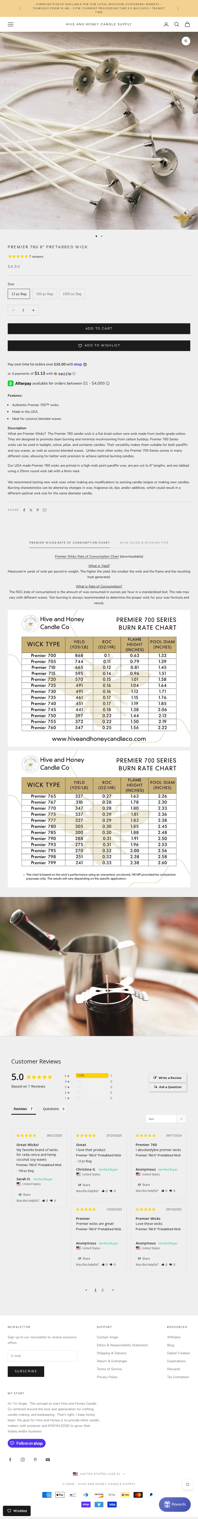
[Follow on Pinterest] (35, 1459)
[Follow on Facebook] (10, 1459)
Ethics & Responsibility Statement (122, 1345)
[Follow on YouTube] (47, 1459)
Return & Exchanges (112, 1361)
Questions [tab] (51, 1108)
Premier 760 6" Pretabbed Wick (39, 1165)
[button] (99, 373)
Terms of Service (109, 1369)
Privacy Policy (107, 1377)
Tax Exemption (178, 1377)
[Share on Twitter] (31, 510)
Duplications (176, 1361)
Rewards (173, 1369)
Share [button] (26, 1195)
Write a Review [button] (170, 1078)
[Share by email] (44, 510)
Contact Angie (107, 1337)
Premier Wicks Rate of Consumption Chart (87, 556)
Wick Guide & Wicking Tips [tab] (144, 542)
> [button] (113, 1289)
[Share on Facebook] (24, 510)
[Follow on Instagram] (22, 1459)
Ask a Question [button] (170, 1087)
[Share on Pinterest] (38, 510)
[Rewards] (175, 1504)
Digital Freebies (178, 1353)
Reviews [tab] (20, 1108)
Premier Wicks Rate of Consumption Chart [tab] (69, 542)
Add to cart (99, 328)
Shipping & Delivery (112, 1353)
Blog (170, 1345)
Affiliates (174, 1337)
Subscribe (26, 1371)
